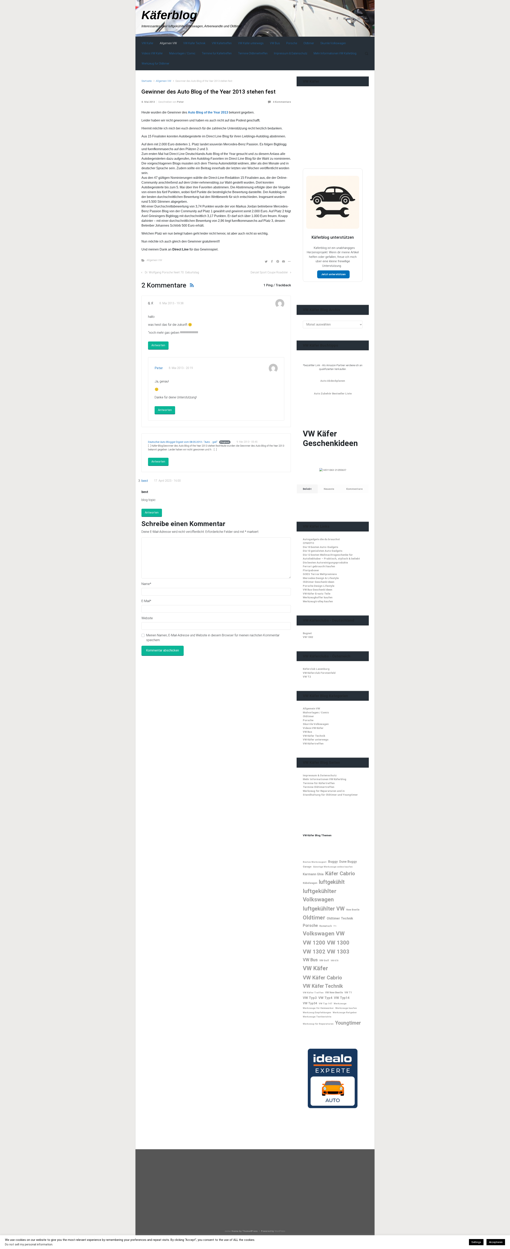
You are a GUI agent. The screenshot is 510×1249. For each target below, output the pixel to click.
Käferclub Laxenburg (316, 668)
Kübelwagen (310, 882)
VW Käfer (315, 968)
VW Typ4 (325, 998)
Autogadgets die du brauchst (321, 539)
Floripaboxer (311, 570)
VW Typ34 (310, 1003)
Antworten (158, 345)
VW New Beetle (334, 992)
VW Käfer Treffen (313, 992)
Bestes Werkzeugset (315, 862)
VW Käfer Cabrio (322, 977)
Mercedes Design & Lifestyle (321, 578)
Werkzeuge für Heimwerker (318, 1008)
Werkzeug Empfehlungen (317, 1012)
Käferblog (169, 15)
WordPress (280, 1231)
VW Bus (307, 731)
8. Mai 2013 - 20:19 (181, 368)
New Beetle (352, 909)
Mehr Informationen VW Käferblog (324, 779)
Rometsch (325, 925)
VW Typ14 (342, 998)
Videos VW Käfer (313, 728)
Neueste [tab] (329, 488)
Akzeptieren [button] (496, 1242)
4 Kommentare (282, 101)
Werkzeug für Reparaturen (318, 1023)
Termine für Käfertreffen (319, 783)
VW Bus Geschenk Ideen (317, 589)
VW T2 (307, 676)
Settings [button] (476, 1242)
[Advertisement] (333, 135)
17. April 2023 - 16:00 (167, 480)
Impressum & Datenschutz (320, 775)
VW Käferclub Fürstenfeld (319, 672)
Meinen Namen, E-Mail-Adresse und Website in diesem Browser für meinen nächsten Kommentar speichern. (213, 637)
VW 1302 (308, 637)
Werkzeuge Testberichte (317, 1016)
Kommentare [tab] (354, 488)
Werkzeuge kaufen (346, 1008)
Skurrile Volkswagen (316, 724)
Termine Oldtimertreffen (318, 786)
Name (146, 584)
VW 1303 (338, 952)
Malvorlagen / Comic (316, 712)
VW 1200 (314, 943)
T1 (334, 926)
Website (147, 618)
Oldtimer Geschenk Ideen (318, 581)
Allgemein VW (163, 80)
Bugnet (307, 633)
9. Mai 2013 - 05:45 (246, 441)
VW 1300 (338, 943)
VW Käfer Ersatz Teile (316, 593)
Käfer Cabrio (340, 873)
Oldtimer (308, 716)
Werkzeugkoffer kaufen (317, 597)
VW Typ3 (310, 998)
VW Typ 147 (325, 1003)
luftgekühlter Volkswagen (319, 895)
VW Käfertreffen (313, 743)
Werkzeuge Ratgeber (345, 1012)
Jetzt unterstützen (333, 274)
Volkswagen (318, 933)
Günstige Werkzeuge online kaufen (333, 866)
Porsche (308, 720)
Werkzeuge (340, 1003)
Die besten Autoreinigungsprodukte (325, 562)
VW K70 (334, 960)
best (144, 481)
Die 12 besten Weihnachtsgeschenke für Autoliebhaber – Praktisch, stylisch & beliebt (331, 556)
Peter (180, 101)
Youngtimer (348, 1023)
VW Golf (324, 960)
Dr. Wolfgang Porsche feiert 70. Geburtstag (172, 272)
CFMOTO (308, 543)
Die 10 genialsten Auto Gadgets (322, 550)
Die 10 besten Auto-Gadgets (320, 547)
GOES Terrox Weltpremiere (320, 574)
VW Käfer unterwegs (315, 739)
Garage (307, 866)
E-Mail (146, 601)
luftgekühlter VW (324, 909)
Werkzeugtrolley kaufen (318, 601)
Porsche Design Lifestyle (318, 585)
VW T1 (348, 992)
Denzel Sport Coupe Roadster (269, 272)
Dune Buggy (348, 862)
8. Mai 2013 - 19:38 (171, 303)
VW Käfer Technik (314, 735)
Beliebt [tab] (307, 488)
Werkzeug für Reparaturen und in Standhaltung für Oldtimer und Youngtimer (330, 792)
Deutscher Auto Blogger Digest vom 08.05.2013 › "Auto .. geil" (183, 441)
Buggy (333, 862)
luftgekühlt (332, 882)
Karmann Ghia (313, 874)
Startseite (146, 80)
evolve (228, 1231)
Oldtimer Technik (340, 918)
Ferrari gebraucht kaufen (319, 566)
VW (340, 933)
